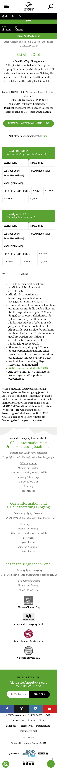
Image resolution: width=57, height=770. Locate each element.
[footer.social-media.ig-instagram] (36, 709)
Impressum (17, 721)
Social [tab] (7, 30)
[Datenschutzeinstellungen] (5, 764)
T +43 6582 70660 (11, 457)
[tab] (50, 6)
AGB (48, 716)
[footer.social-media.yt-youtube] (50, 709)
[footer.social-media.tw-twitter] (21, 709)
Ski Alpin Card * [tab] (21, 215)
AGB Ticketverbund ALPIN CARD (24, 716)
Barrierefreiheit (28, 731)
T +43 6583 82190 (9, 575)
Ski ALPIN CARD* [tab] (26, 152)
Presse (31, 721)
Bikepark (11, 726)
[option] (28, 759)
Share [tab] (20, 30)
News (42, 721)
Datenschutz (43, 726)
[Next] (52, 759)
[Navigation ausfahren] (6, 6)
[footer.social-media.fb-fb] (7, 709)
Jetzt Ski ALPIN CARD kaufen (28, 36)
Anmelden (39, 694)
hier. (45, 136)
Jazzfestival (26, 726)
